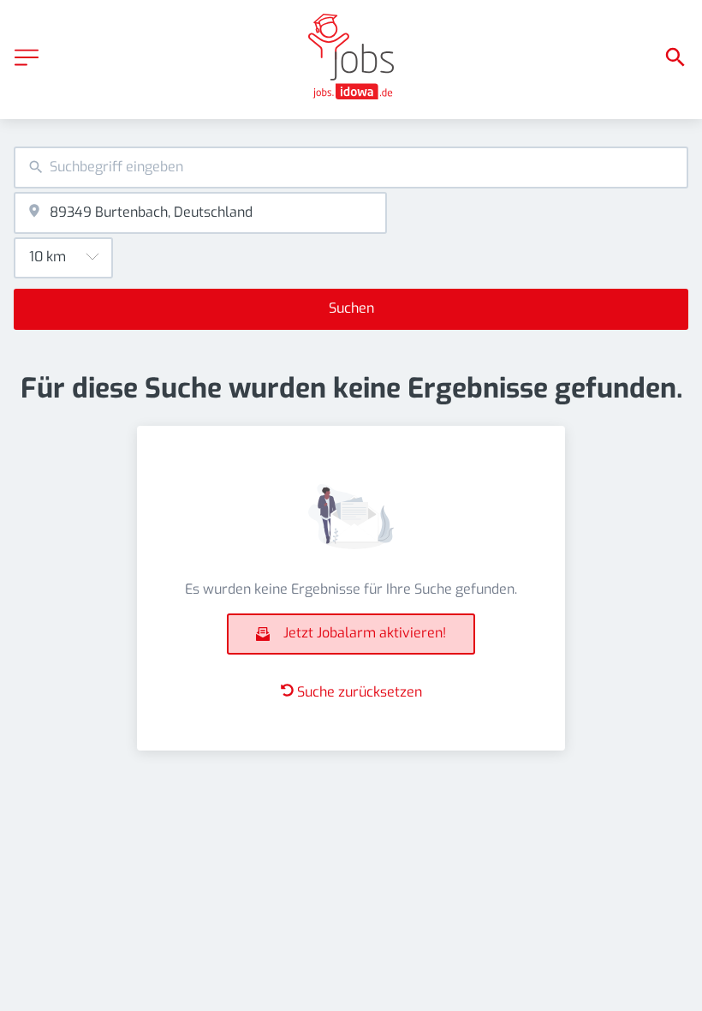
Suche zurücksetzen (359, 692)
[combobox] (351, 167)
